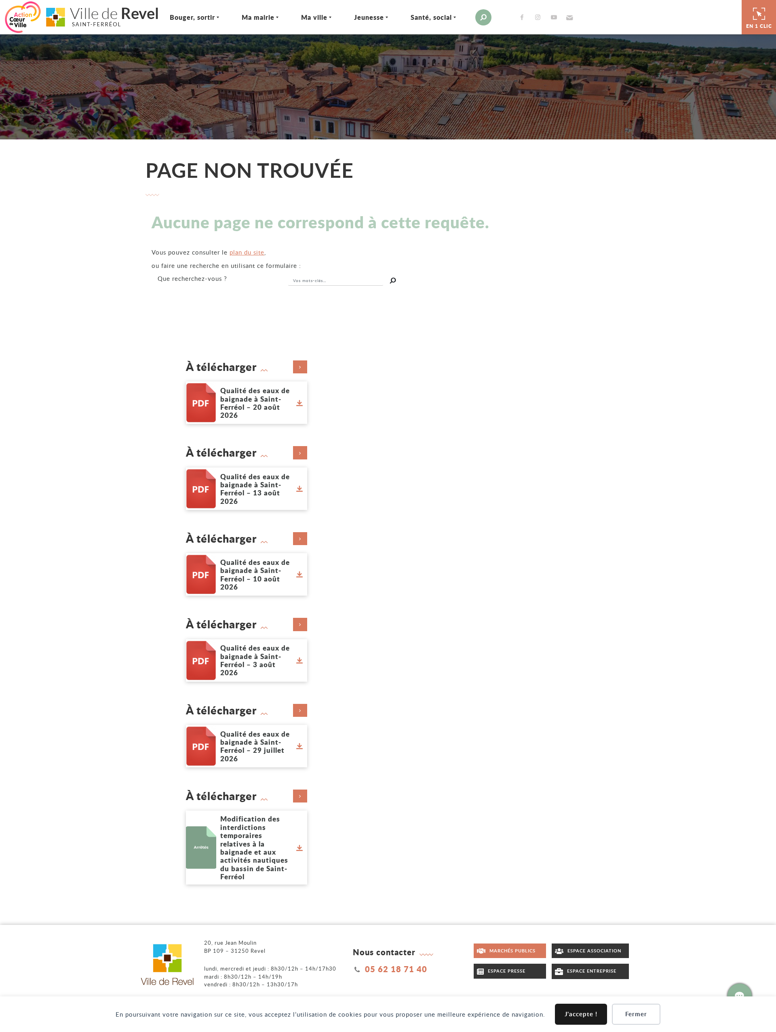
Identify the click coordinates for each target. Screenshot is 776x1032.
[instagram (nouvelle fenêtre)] (539, 17)
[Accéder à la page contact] (740, 996)
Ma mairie (258, 17)
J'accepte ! (581, 1014)
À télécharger (221, 366)
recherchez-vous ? (192, 278)
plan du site (247, 252)
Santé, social (431, 17)
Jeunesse (369, 17)
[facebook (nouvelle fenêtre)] (523, 17)
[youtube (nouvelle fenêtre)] (555, 17)
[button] (568, 17)
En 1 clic (759, 26)
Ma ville (314, 17)
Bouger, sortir (192, 17)
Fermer (636, 1014)
